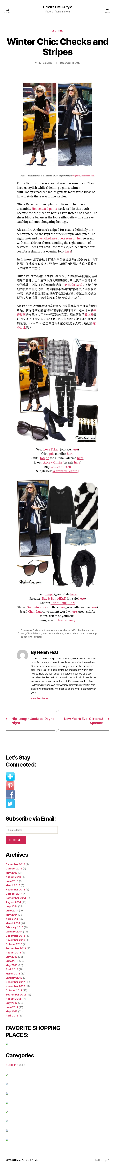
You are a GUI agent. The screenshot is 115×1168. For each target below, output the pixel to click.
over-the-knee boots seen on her (60, 238)
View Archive (39, 698)
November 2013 (15, 939)
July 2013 (12, 956)
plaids (68, 633)
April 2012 (12, 1015)
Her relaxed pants (44, 209)
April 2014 (12, 918)
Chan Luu (35, 612)
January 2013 (14, 977)
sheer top (92, 633)
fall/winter (76, 630)
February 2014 (14, 927)
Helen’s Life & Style (26, 1160)
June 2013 (12, 960)
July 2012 (11, 1003)
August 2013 (13, 952)
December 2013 (15, 935)
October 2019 (14, 868)
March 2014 (13, 923)
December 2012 (15, 981)
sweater (38, 636)
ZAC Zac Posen (61, 467)
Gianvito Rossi (37, 607)
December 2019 (15, 864)
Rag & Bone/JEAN (54, 599)
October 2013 (14, 944)
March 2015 (13, 885)
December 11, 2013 (70, 62)
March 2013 (13, 973)
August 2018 (13, 876)
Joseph (44, 458)
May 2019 (12, 872)
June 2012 (12, 1007)
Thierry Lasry (65, 620)
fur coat (86, 630)
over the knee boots (52, 633)
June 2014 (12, 910)
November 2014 (15, 889)
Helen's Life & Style (57, 7)
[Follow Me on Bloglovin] (33, 776)
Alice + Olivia (52, 462)
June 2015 (12, 881)
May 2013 (12, 965)
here (68, 251)
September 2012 (16, 994)
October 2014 (14, 893)
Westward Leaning (66, 471)
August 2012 (13, 998)
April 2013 (12, 969)
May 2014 (12, 914)
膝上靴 (89, 315)
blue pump (49, 630)
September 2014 (16, 897)
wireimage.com (87, 176)
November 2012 (15, 986)
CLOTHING (57, 31)
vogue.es (76, 176)
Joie (51, 454)
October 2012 (14, 990)
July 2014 (12, 906)
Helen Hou (47, 62)
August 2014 (13, 902)
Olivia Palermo (33, 633)
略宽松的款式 (73, 285)
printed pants (79, 633)
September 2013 (16, 948)
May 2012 (11, 1011)
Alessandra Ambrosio (32, 630)
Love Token (51, 449)
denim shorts (63, 630)
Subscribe (16, 840)
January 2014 (14, 931)
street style (27, 636)
